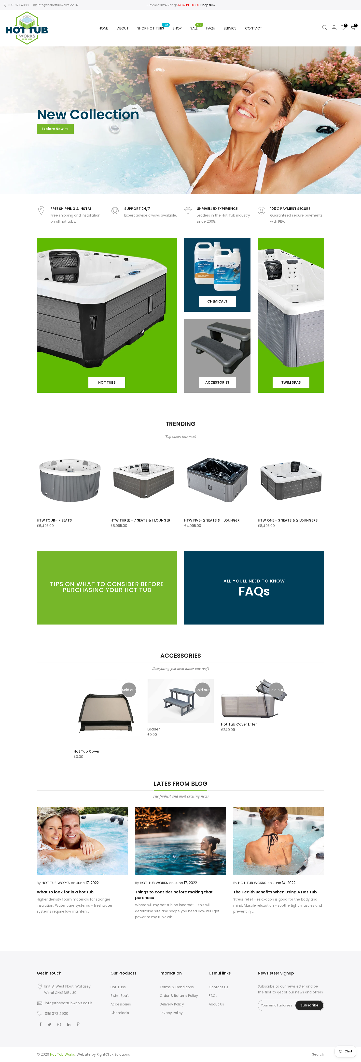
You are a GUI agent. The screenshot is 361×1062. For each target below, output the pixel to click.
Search (318, 1054)
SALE (196, 27)
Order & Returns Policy (179, 995)
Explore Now (53, 128)
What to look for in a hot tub (65, 892)
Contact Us (218, 987)
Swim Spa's (120, 995)
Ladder (153, 729)
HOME (104, 28)
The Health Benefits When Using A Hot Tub (275, 892)
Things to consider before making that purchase (174, 895)
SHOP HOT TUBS (152, 27)
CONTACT (253, 28)
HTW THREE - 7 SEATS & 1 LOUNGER (140, 520)
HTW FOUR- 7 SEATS (54, 520)
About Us (216, 1004)
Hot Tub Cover (87, 751)
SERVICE (229, 28)
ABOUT (123, 28)
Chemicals (120, 1012)
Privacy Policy (171, 1012)
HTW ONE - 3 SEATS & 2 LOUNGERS (288, 520)
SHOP (177, 28)
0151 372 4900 (18, 5)
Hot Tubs (118, 987)
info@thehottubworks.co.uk (58, 5)
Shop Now (207, 5)
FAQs (210, 28)
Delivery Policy (172, 1004)
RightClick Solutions (113, 1054)
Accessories (121, 1004)
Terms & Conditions (177, 987)
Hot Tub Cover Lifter (239, 724)
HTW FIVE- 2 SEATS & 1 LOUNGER (212, 520)
